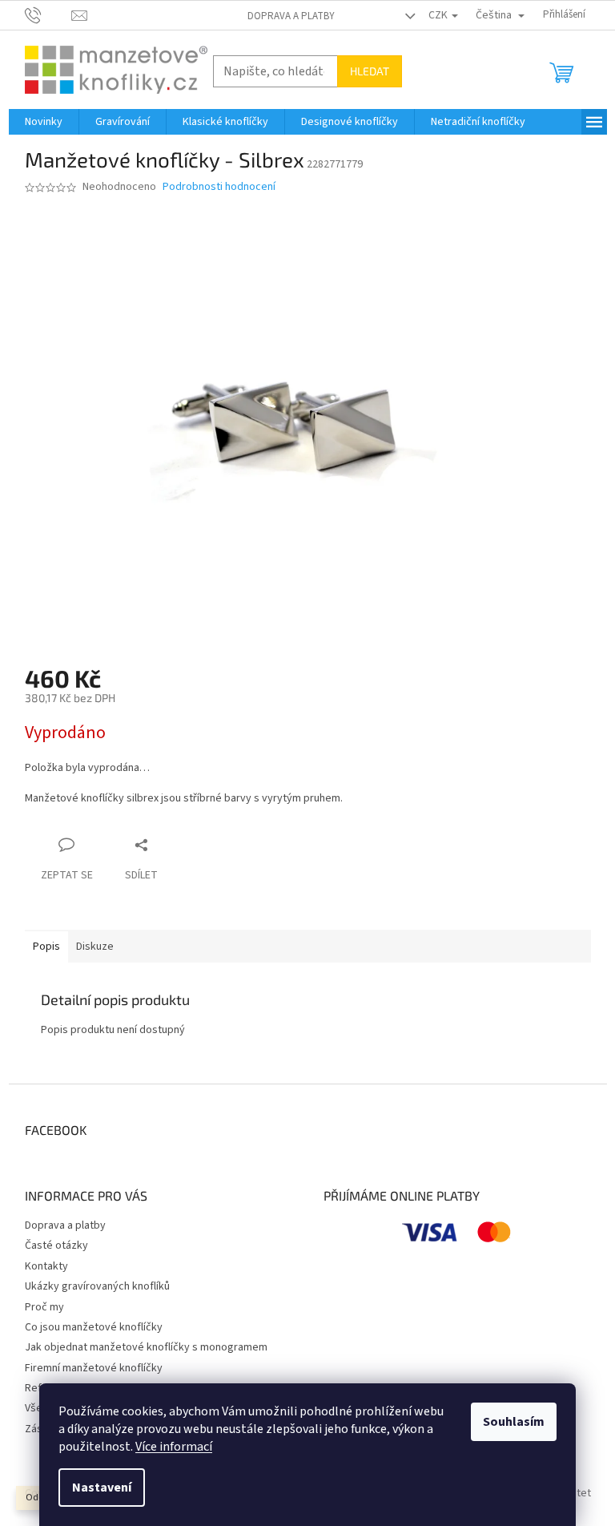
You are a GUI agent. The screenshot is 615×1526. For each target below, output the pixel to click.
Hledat (369, 71)
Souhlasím (514, 1422)
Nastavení (101, 1487)
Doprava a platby (291, 16)
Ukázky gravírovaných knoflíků (97, 1286)
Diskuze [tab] (95, 947)
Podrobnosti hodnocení (219, 187)
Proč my (44, 1307)
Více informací (173, 1446)
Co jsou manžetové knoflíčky (94, 1327)
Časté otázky (56, 1245)
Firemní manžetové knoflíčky (94, 1368)
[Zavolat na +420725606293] (48, 14)
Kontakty (46, 1266)
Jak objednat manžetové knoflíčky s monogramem (146, 1347)
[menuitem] (43, 122)
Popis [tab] (46, 947)
